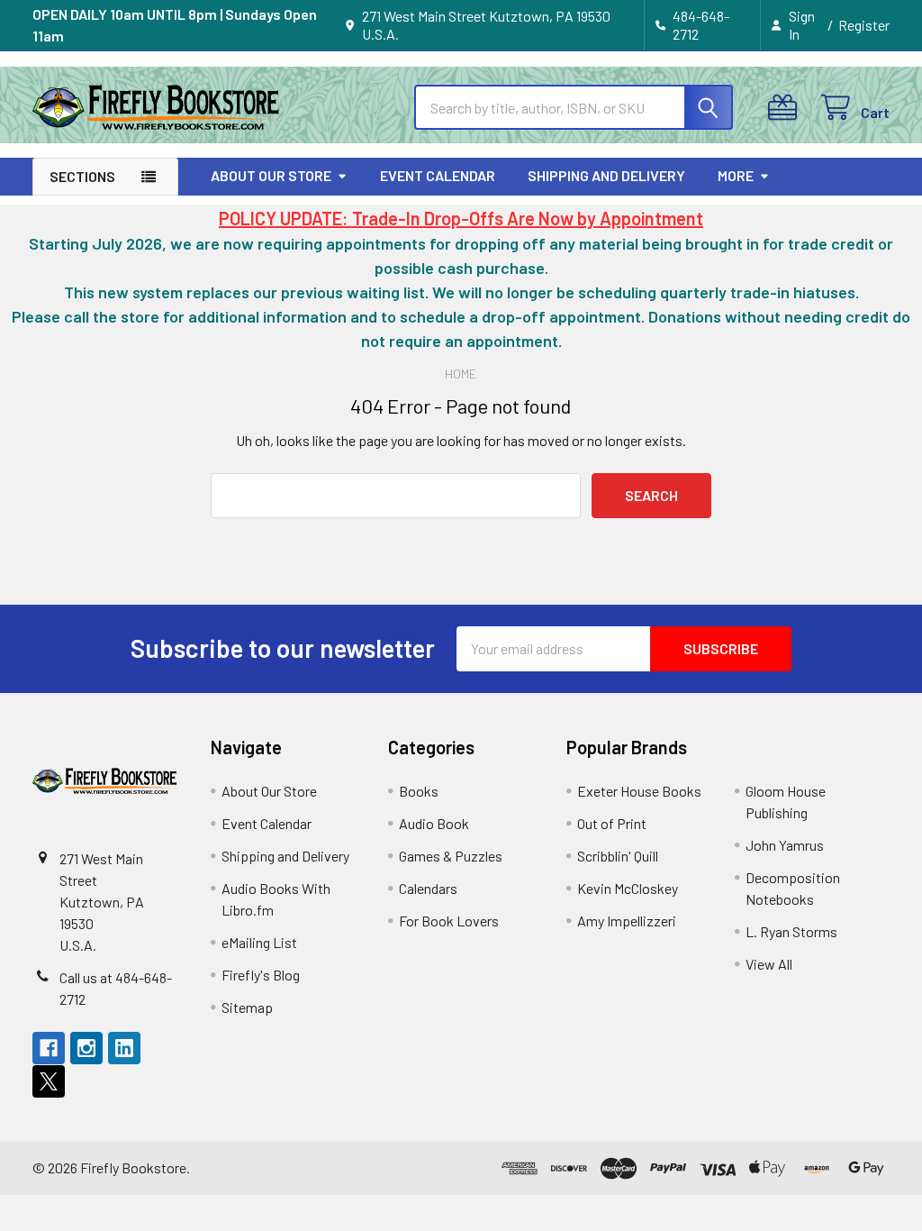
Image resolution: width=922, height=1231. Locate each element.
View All (769, 963)
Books (418, 790)
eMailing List (259, 942)
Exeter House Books (639, 790)
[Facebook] (48, 1048)
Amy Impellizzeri (626, 920)
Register (864, 24)
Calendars (428, 888)
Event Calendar (437, 175)
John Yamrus (785, 844)
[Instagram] (86, 1048)
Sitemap (247, 1007)
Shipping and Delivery (606, 175)
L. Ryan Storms (791, 931)
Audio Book (434, 823)
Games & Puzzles (450, 855)
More (736, 175)
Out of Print (611, 823)
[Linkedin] (124, 1048)
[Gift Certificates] (786, 108)
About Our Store (271, 175)
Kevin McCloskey (627, 888)
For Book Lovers (449, 920)
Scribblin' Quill (617, 855)
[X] (48, 1081)
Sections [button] (82, 176)
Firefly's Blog (260, 974)
